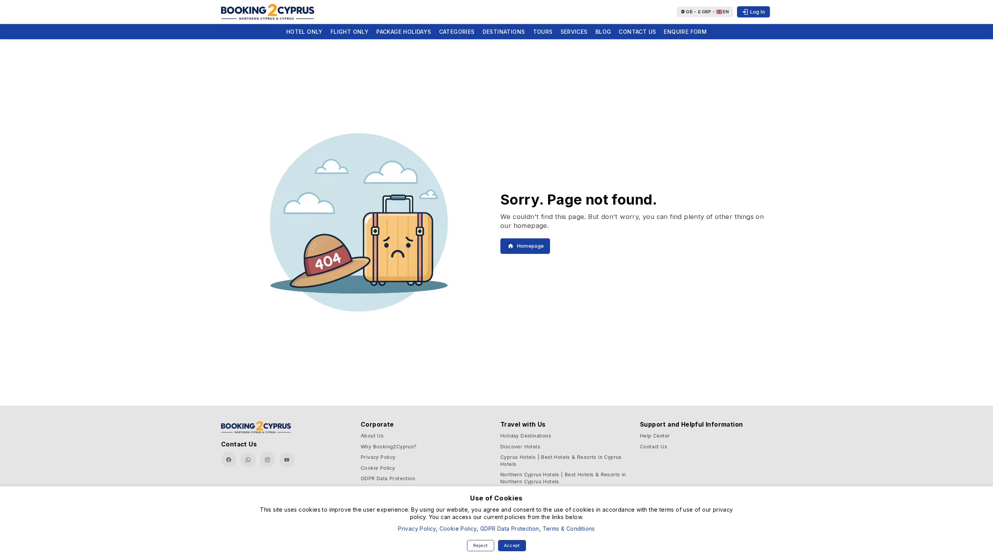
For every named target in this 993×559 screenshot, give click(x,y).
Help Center (655, 436)
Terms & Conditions (569, 528)
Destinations (504, 31)
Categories (457, 31)
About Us (372, 436)
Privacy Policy (378, 457)
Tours (543, 31)
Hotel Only (304, 31)
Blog (603, 31)
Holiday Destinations (525, 436)
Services (574, 31)
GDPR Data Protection (388, 478)
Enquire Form (685, 31)
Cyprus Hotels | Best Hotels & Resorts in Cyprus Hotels (561, 460)
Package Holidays (403, 31)
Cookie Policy (378, 468)
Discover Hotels (520, 447)
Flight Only (349, 31)
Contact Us (637, 31)
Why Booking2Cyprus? (389, 447)
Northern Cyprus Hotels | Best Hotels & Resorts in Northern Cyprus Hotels (563, 478)
